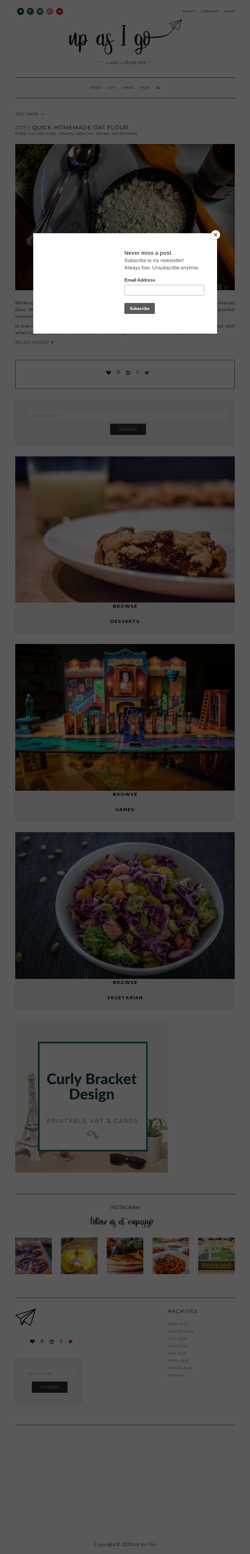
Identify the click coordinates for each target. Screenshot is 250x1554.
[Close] (215, 234)
